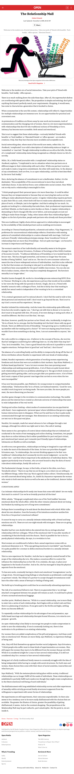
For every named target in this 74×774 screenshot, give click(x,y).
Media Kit (45, 768)
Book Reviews (42, 761)
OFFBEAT (67, 7)
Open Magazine (44, 735)
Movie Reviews (43, 758)
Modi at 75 (41, 744)
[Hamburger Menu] (3, 7)
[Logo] (37, 7)
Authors (4, 739)
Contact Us (53, 768)
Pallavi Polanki (37, 18)
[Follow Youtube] (67, 725)
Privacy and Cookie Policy (25, 768)
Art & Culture (42, 756)
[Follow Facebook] (60, 725)
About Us (38, 768)
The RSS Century (43, 739)
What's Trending (8, 752)
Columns (4, 742)
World (4, 758)
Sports (4, 764)
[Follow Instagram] (71, 725)
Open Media (6, 735)
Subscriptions (6, 744)
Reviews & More (44, 752)
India (3, 756)
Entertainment (6, 761)
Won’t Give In (42, 747)
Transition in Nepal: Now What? (48, 742)
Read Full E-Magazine (35, 83)
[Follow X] (64, 725)
